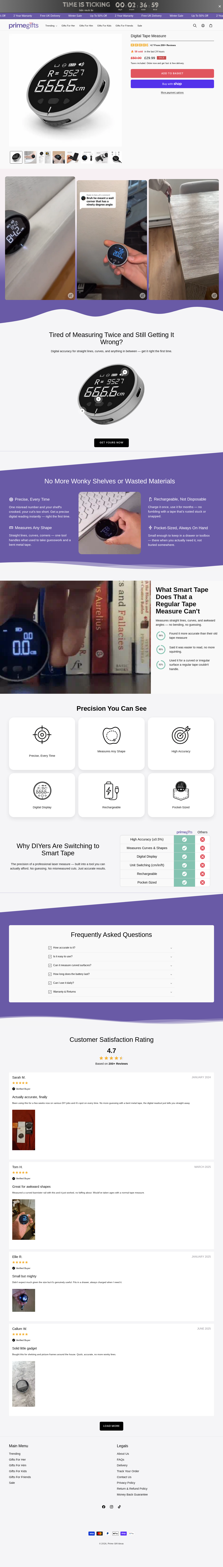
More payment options (172, 92)
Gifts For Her (17, 1459)
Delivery (122, 1465)
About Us (123, 1453)
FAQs (120, 1459)
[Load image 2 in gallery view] (30, 157)
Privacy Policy (126, 1482)
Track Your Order (128, 1471)
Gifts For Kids (18, 1471)
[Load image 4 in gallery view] (59, 157)
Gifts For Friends (20, 1477)
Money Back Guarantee (132, 1494)
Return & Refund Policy (132, 1488)
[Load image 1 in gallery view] (16, 157)
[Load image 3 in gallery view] (44, 157)
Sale (12, 1482)
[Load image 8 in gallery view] (116, 157)
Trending (14, 1453)
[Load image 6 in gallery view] (87, 157)
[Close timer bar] (219, 6)
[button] (51, 25)
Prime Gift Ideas (116, 1544)
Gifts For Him (17, 1465)
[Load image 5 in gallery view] (73, 157)
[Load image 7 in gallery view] (101, 157)
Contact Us (124, 1477)
